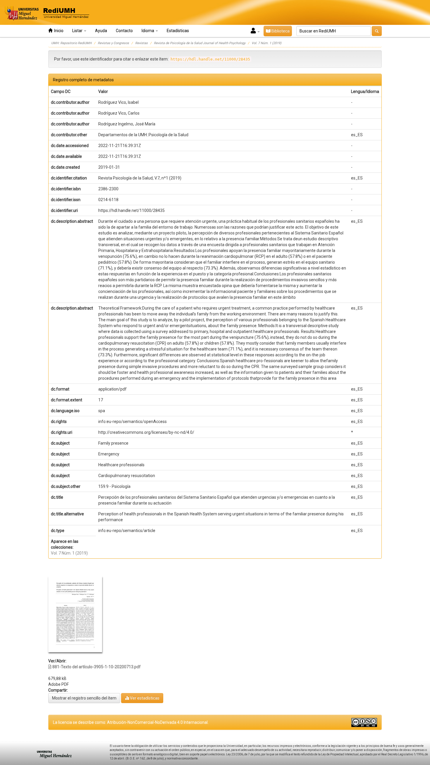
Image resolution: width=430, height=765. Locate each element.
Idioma (148, 30)
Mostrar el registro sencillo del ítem (84, 698)
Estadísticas (178, 30)
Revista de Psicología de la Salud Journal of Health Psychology (199, 43)
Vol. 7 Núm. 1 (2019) (266, 43)
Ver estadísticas (144, 698)
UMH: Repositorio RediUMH (71, 43)
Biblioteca (280, 31)
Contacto (124, 30)
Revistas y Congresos (113, 43)
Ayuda (101, 30)
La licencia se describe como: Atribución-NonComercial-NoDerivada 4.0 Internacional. (131, 722)
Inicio (57, 30)
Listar (77, 30)
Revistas (141, 43)
